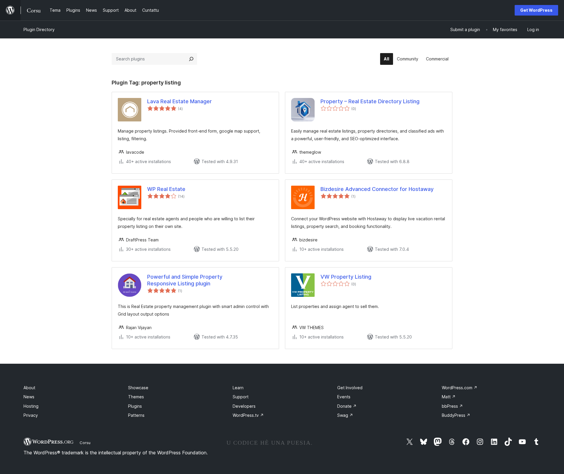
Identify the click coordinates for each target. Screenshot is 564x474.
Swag (345, 415)
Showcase (138, 387)
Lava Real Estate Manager (179, 101)
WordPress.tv (248, 415)
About (29, 387)
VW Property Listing (345, 277)
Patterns (136, 415)
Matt (449, 396)
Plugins (135, 406)
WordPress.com (459, 387)
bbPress (452, 406)
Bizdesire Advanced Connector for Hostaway (377, 189)
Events (343, 396)
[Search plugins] (191, 59)
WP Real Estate (166, 189)
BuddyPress (456, 415)
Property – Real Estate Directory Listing (369, 101)
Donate (347, 406)
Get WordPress (536, 10)
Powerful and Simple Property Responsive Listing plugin (184, 280)
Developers (244, 406)
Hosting (31, 406)
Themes (136, 396)
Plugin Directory (39, 29)
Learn (238, 387)
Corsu (85, 442)
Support (241, 396)
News (29, 396)
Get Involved (349, 387)
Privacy (31, 415)
